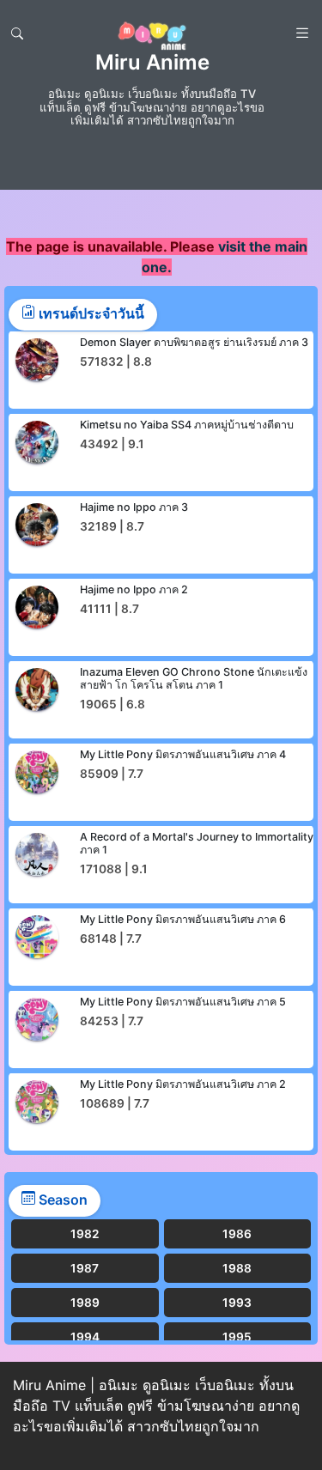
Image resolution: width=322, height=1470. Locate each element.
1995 (237, 1337)
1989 (85, 1302)
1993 (237, 1302)
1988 (237, 1268)
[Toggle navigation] (17, 33)
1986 (237, 1234)
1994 (85, 1337)
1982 (85, 1234)
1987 (84, 1268)
